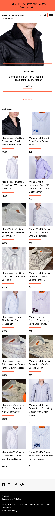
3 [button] (29, 99)
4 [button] (31, 99)
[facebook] (3, 484)
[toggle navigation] (51, 15)
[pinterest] (16, 484)
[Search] (40, 16)
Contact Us (7, 496)
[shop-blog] (22, 484)
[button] (12, 108)
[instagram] (9, 484)
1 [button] (23, 99)
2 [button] (26, 99)
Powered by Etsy (9, 510)
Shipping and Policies (11, 499)
